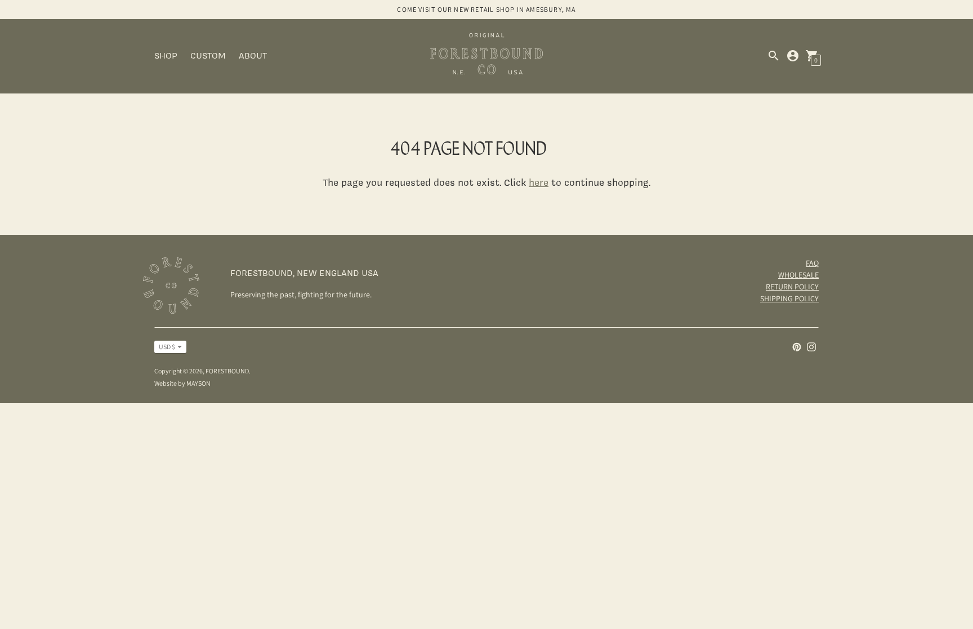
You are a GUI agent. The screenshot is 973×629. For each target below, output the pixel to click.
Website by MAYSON (182, 383)
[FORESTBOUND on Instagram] (811, 346)
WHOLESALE (798, 275)
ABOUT (253, 55)
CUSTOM (208, 55)
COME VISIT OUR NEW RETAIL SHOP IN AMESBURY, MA (486, 9)
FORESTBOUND (227, 371)
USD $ (167, 346)
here (538, 182)
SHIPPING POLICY (789, 298)
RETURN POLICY (792, 287)
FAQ (812, 263)
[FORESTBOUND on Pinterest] (796, 346)
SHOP (165, 55)
